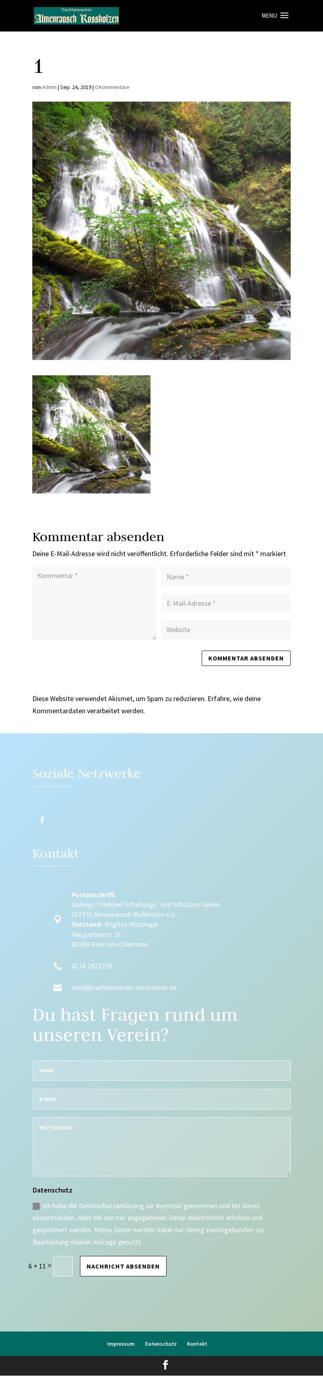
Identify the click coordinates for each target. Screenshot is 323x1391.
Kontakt (197, 1343)
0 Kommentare (112, 87)
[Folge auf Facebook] (42, 820)
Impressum (121, 1343)
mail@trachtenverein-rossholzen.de (124, 987)
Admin (49, 87)
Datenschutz (161, 1343)
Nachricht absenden (123, 1266)
